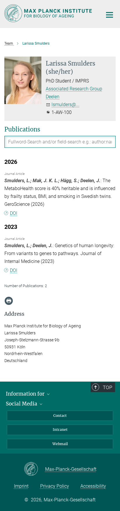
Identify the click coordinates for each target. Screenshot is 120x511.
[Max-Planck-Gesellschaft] (34, 469)
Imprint (21, 486)
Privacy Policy (54, 486)
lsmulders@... (66, 104)
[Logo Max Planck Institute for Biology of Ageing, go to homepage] (49, 13)
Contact (60, 415)
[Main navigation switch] (109, 15)
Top (107, 387)
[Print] (8, 300)
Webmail (60, 444)
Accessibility (93, 486)
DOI (13, 213)
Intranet (60, 429)
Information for (26, 394)
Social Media (22, 404)
